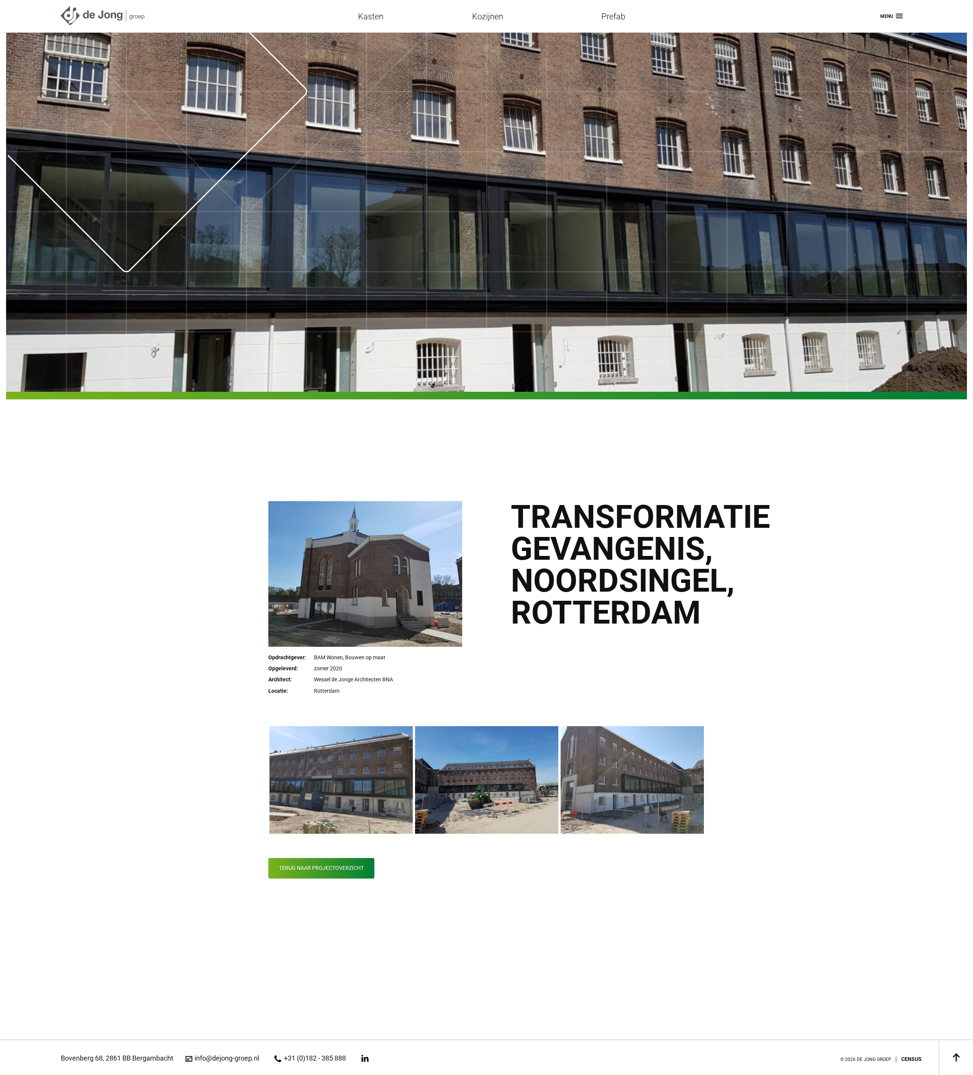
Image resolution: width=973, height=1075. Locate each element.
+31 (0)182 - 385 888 (314, 1058)
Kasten (370, 16)
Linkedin (365, 1058)
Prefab (613, 16)
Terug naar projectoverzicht (321, 868)
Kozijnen (487, 16)
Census (911, 1059)
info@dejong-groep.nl (227, 1058)
